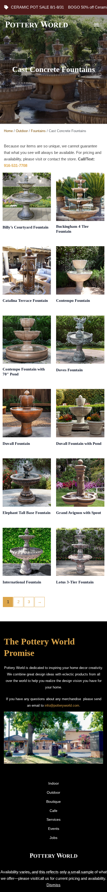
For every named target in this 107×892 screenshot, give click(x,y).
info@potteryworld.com (62, 705)
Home (8, 131)
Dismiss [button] (53, 885)
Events (53, 829)
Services (53, 820)
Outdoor (22, 131)
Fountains (38, 131)
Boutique (53, 802)
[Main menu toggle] (96, 24)
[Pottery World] (36, 25)
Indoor (53, 783)
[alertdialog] (53, 7)
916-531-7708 (15, 166)
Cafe (53, 811)
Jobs (53, 838)
